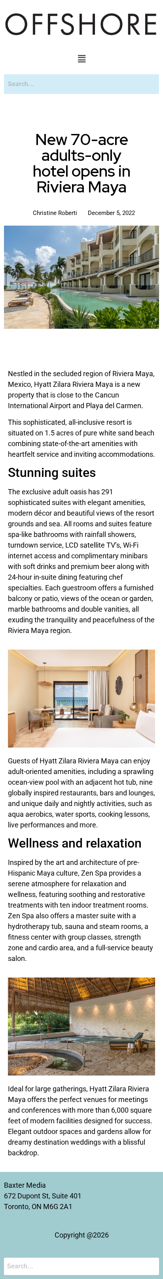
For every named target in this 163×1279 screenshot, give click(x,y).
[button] (81, 58)
